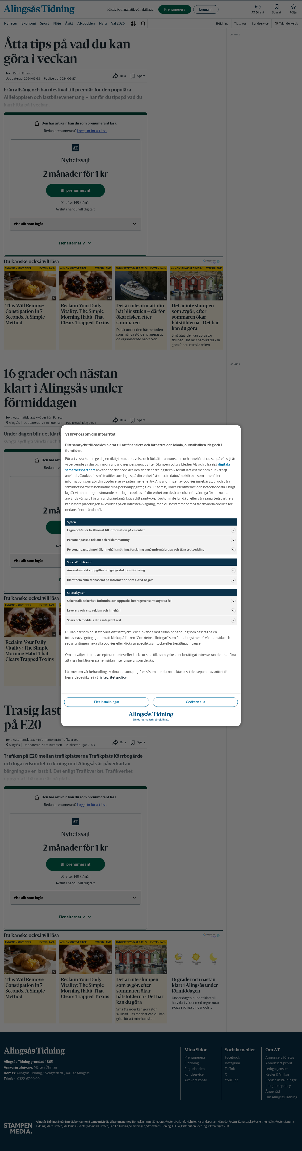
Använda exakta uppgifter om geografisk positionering (106, 570)
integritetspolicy (113, 677)
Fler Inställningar (106, 702)
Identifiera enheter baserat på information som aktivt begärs (110, 580)
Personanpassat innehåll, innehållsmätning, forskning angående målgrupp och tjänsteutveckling (135, 550)
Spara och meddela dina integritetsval (94, 620)
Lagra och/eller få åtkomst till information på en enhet (106, 530)
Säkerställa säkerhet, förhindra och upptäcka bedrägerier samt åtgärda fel (119, 601)
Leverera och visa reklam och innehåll (94, 610)
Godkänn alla (195, 702)
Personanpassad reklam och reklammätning (98, 540)
